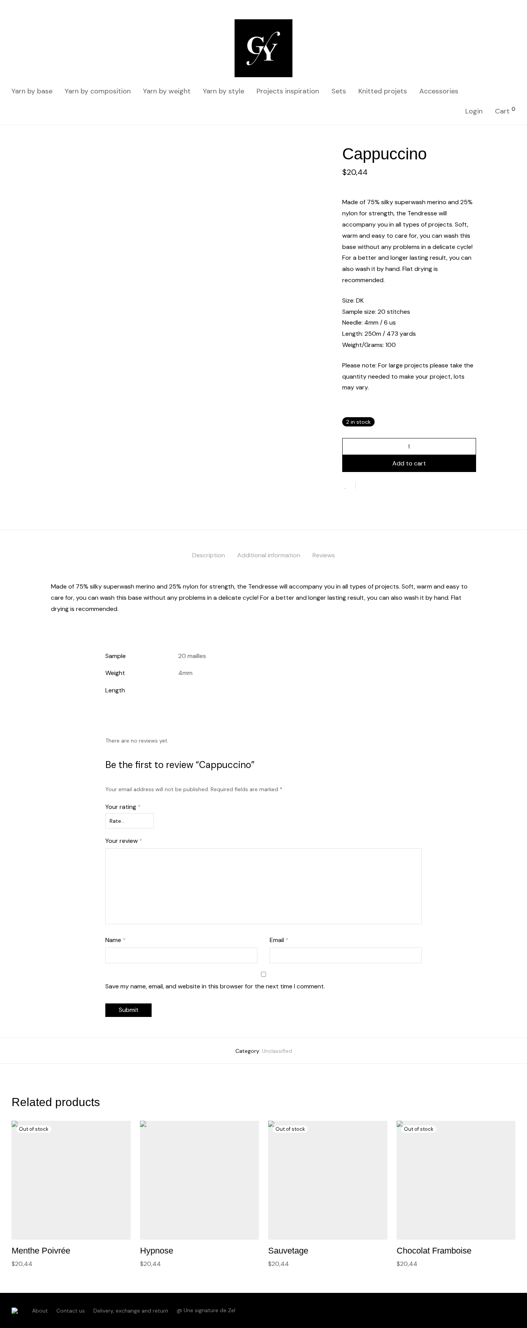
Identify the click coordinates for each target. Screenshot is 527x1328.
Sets (338, 91)
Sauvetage (288, 1250)
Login (474, 111)
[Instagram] (512, 1310)
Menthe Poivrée (41, 1250)
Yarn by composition (98, 91)
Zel (231, 1310)
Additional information (268, 555)
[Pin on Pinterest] (386, 486)
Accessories (438, 91)
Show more (23, 1263)
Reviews (323, 555)
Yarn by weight (167, 91)
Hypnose (156, 1250)
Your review (123, 841)
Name (115, 940)
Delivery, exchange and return (130, 1310)
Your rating (123, 807)
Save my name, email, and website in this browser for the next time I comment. (215, 986)
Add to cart (409, 463)
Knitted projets (382, 91)
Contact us (70, 1310)
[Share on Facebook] (364, 486)
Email (279, 940)
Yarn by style (223, 91)
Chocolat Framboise (434, 1250)
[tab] (208, 555)
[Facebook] (500, 1310)
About (40, 1310)
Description (208, 555)
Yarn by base (32, 91)
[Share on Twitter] (375, 486)
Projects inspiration (288, 91)
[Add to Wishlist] (349, 485)
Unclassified (277, 1050)
